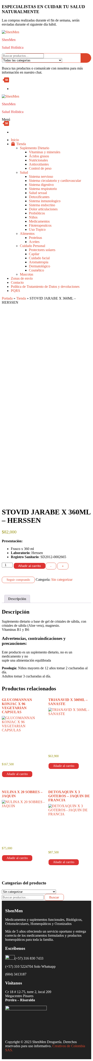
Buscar (54, 897)
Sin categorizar (61, 579)
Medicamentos (39, 221)
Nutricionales (38, 160)
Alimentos (27, 233)
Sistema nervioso (41, 176)
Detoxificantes (39, 197)
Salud (24, 172)
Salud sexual (38, 193)
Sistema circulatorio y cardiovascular (55, 180)
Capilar (34, 254)
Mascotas (26, 274)
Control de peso (40, 168)
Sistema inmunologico (44, 201)
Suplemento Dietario (34, 148)
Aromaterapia (38, 262)
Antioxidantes (39, 164)
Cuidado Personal (32, 246)
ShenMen (9, 40)
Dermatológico (39, 266)
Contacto (17, 282)
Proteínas (35, 238)
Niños (33, 217)
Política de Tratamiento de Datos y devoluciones (45, 286)
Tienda (21, 298)
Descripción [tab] (17, 599)
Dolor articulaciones (43, 209)
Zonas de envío (22, 278)
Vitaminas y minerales (44, 152)
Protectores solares (42, 250)
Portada (7, 298)
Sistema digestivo (41, 185)
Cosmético (36, 270)
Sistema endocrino (42, 205)
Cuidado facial (39, 258)
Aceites (34, 242)
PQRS (15, 291)
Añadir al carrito (29, 566)
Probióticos (37, 213)
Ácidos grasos (39, 156)
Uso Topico (37, 229)
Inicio (15, 140)
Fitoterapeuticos (40, 225)
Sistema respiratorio (43, 189)
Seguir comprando (18, 579)
